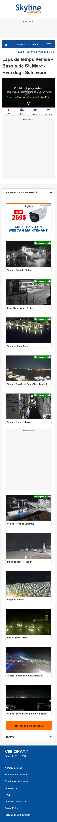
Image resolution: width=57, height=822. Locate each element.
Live (51, 51)
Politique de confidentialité (17, 814)
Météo (22, 113)
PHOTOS (9, 736)
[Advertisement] (28, 30)
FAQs (7, 794)
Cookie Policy (11, 808)
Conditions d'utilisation (15, 801)
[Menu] (49, 44)
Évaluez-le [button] (35, 113)
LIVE (8, 113)
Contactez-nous (12, 787)
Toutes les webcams (28, 725)
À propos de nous (13, 767)
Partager (48, 113)
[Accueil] (6, 44)
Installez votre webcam (16, 774)
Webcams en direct (27, 44)
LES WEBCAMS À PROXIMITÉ (21, 192)
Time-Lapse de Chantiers (17, 781)
